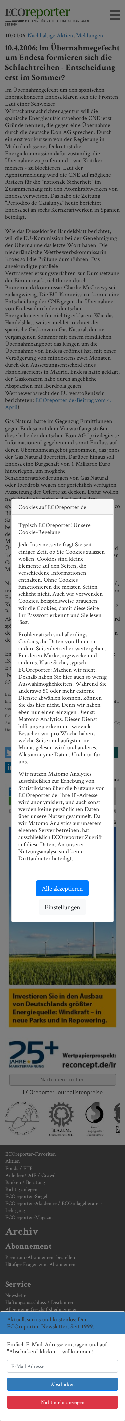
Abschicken (63, 1384)
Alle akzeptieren (62, 888)
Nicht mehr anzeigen (62, 1402)
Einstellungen (62, 907)
